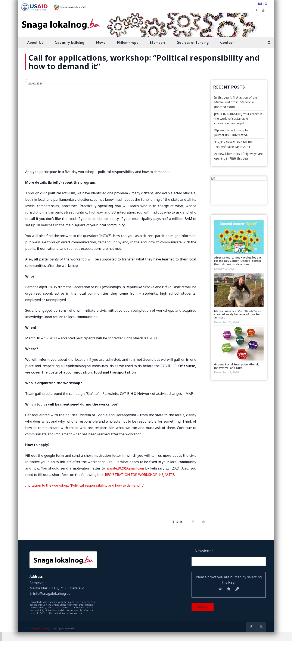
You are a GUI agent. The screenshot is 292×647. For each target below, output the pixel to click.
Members (157, 43)
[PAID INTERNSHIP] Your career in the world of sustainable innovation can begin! (238, 118)
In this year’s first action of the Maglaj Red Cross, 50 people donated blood (235, 102)
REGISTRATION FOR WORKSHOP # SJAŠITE (139, 474)
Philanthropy (127, 43)
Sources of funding (193, 43)
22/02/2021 (35, 83)
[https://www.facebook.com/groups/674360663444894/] (256, 10)
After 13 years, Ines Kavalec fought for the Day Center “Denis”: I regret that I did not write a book (237, 261)
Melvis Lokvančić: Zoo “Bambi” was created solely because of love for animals (237, 314)
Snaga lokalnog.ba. (42, 628)
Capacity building (69, 43)
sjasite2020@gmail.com (125, 468)
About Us (35, 43)
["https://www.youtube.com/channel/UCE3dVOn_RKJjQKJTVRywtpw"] (263, 10)
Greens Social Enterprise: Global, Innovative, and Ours (236, 365)
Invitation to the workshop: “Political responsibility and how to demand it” (84, 485)
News (100, 43)
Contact (227, 43)
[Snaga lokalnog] (60, 21)
